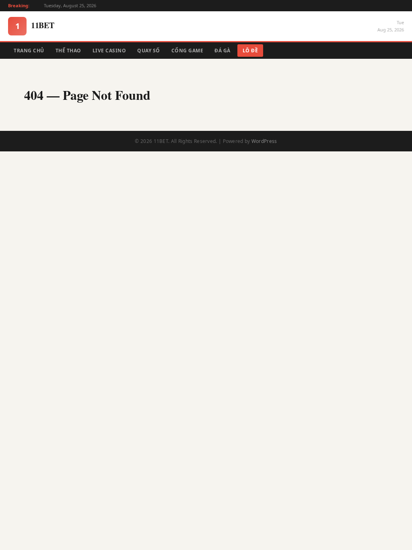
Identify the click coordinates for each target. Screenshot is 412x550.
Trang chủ (29, 50)
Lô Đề (250, 50)
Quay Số (148, 50)
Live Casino (109, 50)
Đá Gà (222, 50)
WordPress (264, 141)
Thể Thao (68, 50)
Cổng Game (187, 50)
